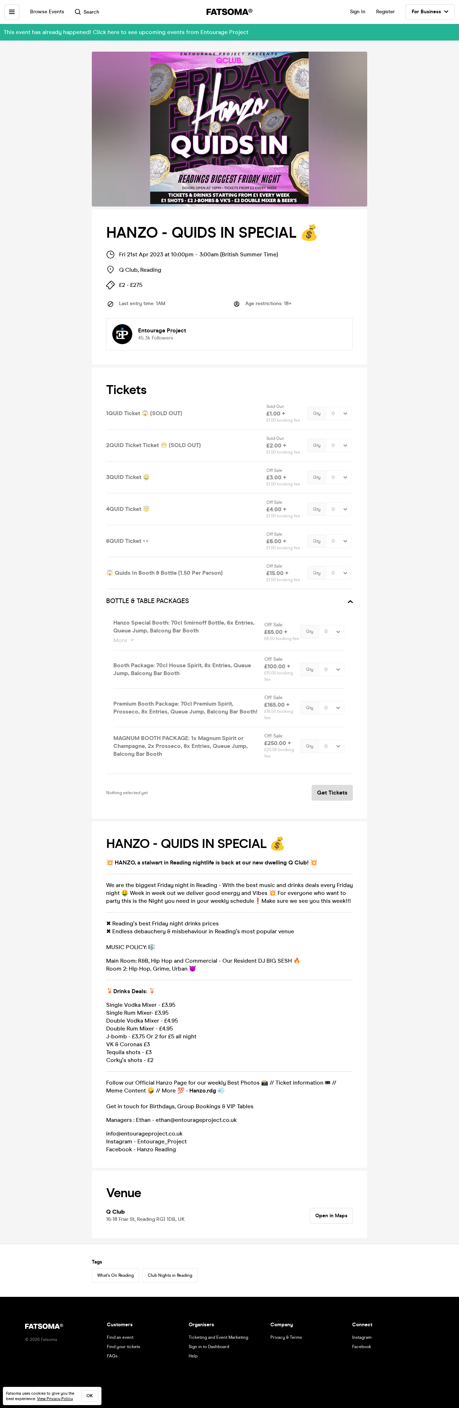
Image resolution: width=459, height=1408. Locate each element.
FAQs (112, 1356)
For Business (426, 12)
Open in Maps (331, 1216)
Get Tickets (332, 792)
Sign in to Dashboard (209, 1346)
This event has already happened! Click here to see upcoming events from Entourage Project (126, 32)
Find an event (120, 1337)
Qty (317, 413)
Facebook (361, 1346)
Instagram (362, 1337)
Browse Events (47, 12)
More (120, 640)
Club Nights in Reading (170, 1275)
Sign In (357, 12)
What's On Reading (115, 1275)
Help (193, 1356)
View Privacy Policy (55, 1399)
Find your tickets (123, 1346)
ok (89, 1395)
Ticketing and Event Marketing (218, 1337)
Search (91, 12)
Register (385, 12)
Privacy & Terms (286, 1337)
